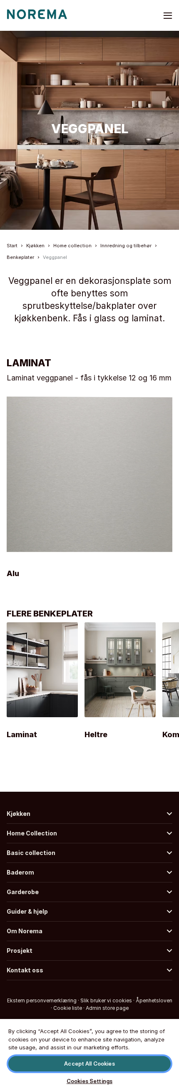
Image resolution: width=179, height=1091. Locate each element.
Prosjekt (19, 950)
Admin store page (107, 1008)
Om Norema (24, 930)
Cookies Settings (89, 1081)
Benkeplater (20, 257)
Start (12, 246)
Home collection (72, 246)
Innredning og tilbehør (126, 246)
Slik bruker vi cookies (106, 1000)
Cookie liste (67, 1008)
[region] (89, 1054)
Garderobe (23, 891)
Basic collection (31, 852)
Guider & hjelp (27, 911)
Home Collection (32, 833)
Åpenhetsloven (154, 1000)
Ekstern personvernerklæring (42, 1000)
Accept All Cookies (89, 1063)
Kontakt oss (25, 970)
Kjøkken (35, 246)
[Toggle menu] (167, 15)
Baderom (20, 872)
